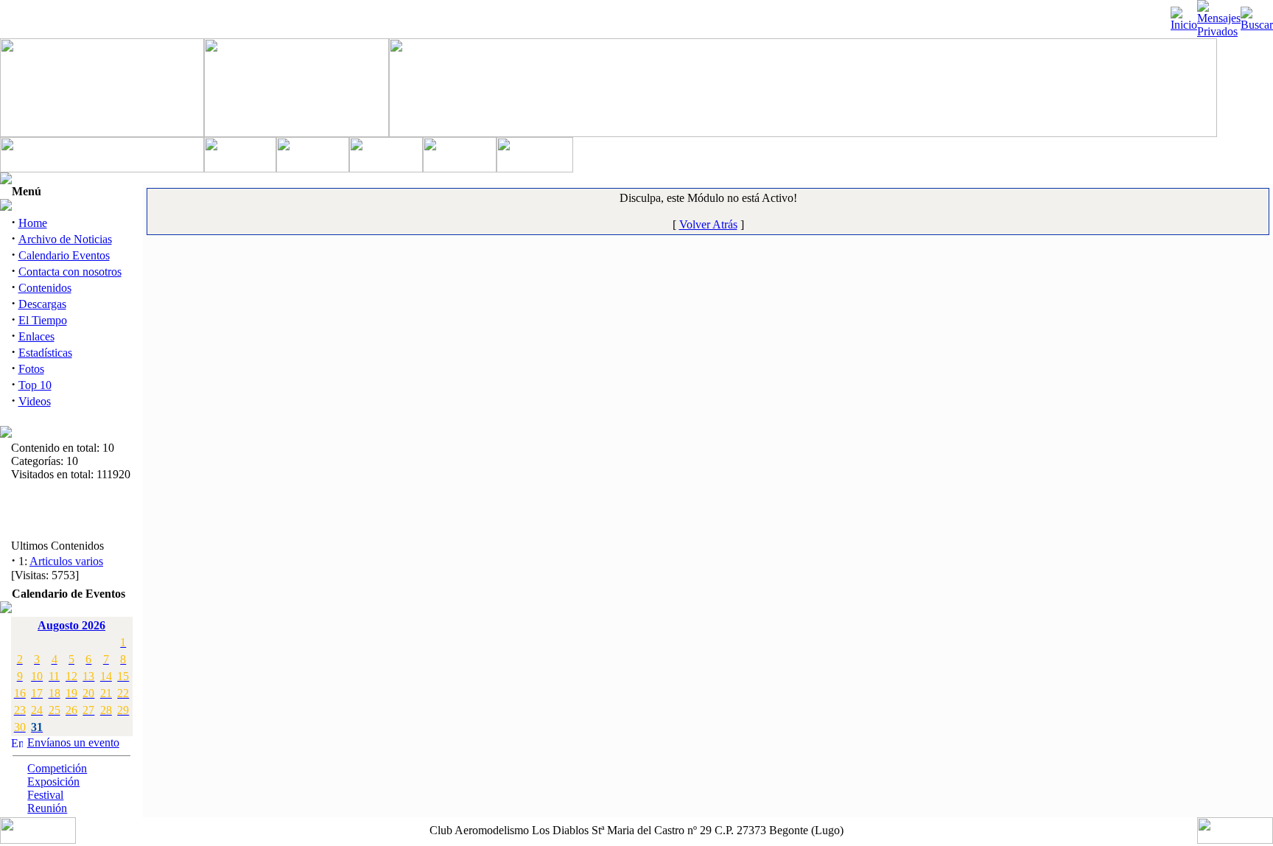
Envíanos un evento (73, 742)
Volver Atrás (708, 224)
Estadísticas (45, 352)
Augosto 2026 (71, 625)
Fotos (31, 369)
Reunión (47, 808)
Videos (34, 401)
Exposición (53, 781)
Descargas (42, 304)
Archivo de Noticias (65, 239)
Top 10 (35, 385)
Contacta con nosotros (70, 271)
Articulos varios (66, 559)
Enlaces (36, 336)
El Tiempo (42, 320)
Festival (45, 795)
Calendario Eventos (64, 255)
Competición (57, 768)
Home (32, 223)
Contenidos (44, 288)
